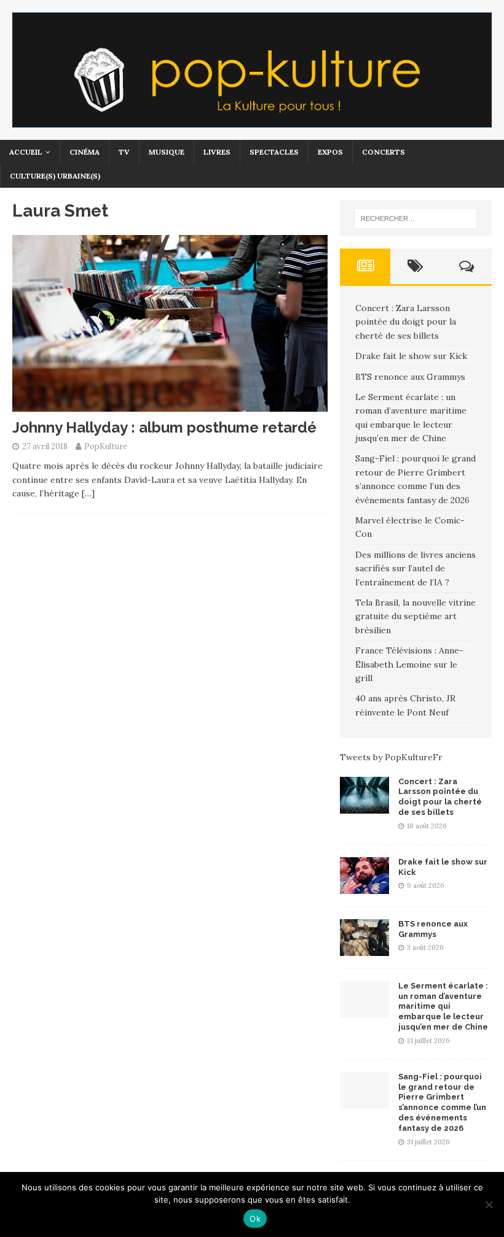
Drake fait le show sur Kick (411, 355)
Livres (216, 151)
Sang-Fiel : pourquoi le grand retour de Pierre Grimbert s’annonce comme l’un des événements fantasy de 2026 (442, 1102)
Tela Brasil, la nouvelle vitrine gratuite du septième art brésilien (415, 616)
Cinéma (84, 151)
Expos (330, 151)
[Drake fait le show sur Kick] (364, 886)
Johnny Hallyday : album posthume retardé (164, 427)
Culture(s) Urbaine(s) (55, 175)
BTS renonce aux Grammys (410, 376)
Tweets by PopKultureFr (391, 757)
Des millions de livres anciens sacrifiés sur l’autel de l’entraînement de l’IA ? (415, 568)
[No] (488, 1204)
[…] (88, 493)
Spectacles (274, 151)
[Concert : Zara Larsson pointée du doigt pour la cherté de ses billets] (364, 806)
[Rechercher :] (415, 218)
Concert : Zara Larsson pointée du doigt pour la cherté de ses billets (405, 322)
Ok (255, 1219)
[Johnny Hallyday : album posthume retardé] (170, 404)
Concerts (383, 151)
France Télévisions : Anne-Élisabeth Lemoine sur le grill (409, 664)
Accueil (25, 151)
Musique (166, 151)
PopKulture (105, 446)
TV (124, 151)
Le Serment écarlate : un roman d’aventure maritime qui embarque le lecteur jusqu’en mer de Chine (443, 1006)
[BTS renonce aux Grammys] (364, 948)
